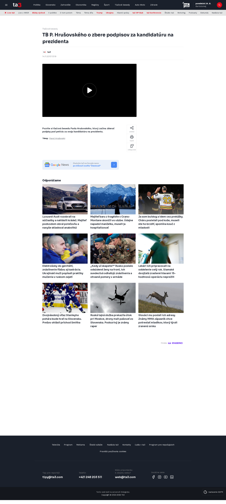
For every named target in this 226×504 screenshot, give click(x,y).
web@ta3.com (125, 477)
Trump (99, 13)
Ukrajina (109, 13)
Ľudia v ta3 (140, 445)
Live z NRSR (23, 13)
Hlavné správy (123, 13)
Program (68, 445)
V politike (52, 13)
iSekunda (204, 13)
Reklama (80, 445)
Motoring (181, 13)
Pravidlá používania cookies (113, 451)
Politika (36, 5)
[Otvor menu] (6, 5)
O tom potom (66, 13)
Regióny (95, 5)
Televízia (56, 445)
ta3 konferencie (154, 13)
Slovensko (50, 5)
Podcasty (193, 13)
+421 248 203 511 (90, 477)
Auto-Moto (140, 5)
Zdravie (153, 5)
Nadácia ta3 (217, 13)
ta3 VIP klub (137, 13)
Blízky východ (38, 13)
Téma (78, 13)
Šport (106, 5)
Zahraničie (65, 5)
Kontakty (126, 445)
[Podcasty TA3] (186, 5)
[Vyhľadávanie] (219, 5)
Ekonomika (81, 5)
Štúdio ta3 (169, 13)
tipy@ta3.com (52, 477)
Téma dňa (88, 13)
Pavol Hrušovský (57, 138)
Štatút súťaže (96, 445)
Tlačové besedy (122, 5)
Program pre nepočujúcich (161, 445)
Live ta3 (11, 13)
